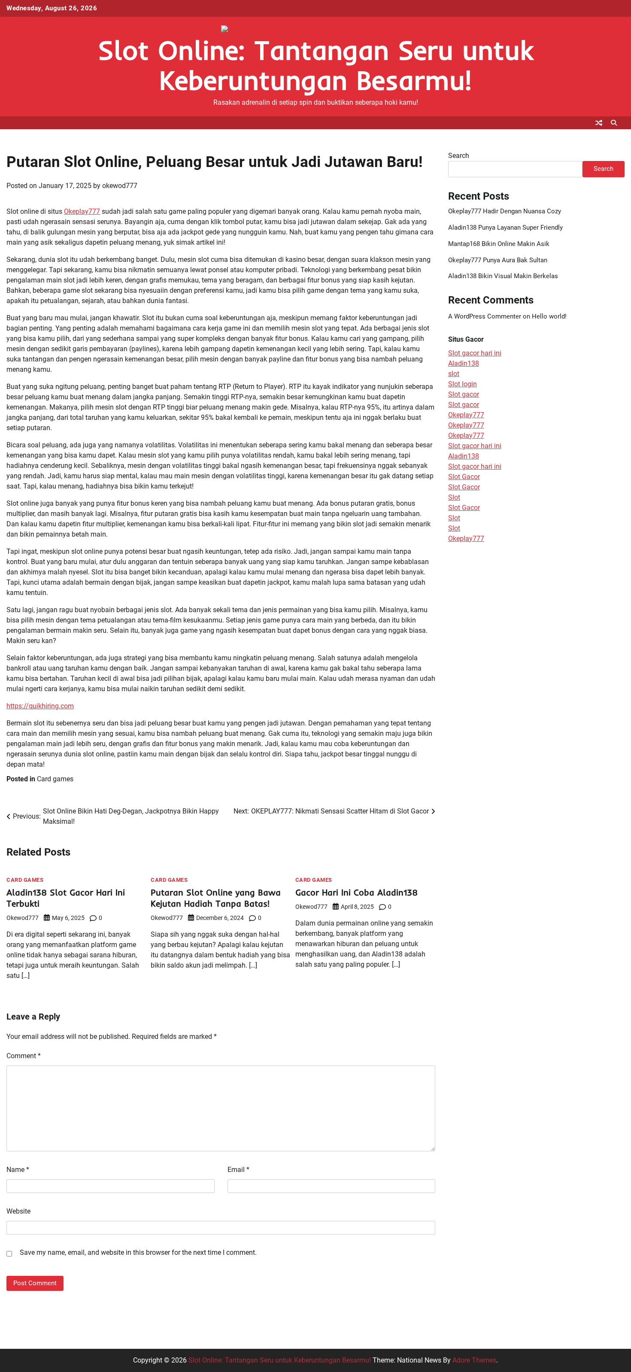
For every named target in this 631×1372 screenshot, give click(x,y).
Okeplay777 (82, 211)
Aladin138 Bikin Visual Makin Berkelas (503, 276)
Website (18, 1211)
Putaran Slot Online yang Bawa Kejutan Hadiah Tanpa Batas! (216, 898)
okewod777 (119, 186)
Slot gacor (463, 394)
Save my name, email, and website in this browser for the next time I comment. (138, 1252)
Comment (23, 1056)
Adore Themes (474, 1360)
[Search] (613, 122)
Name (17, 1170)
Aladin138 (463, 363)
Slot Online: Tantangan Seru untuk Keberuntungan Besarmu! (315, 65)
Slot (454, 497)
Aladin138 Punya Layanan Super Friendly (505, 227)
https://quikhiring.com (40, 706)
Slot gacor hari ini (474, 353)
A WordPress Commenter (484, 316)
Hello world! (549, 316)
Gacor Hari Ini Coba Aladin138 (356, 892)
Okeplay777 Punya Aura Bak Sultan (497, 260)
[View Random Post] (598, 122)
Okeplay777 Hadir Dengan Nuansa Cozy (504, 211)
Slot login (462, 384)
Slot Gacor (464, 477)
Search (458, 156)
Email (238, 1170)
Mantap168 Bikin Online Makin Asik (498, 244)
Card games (55, 779)
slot (453, 374)
